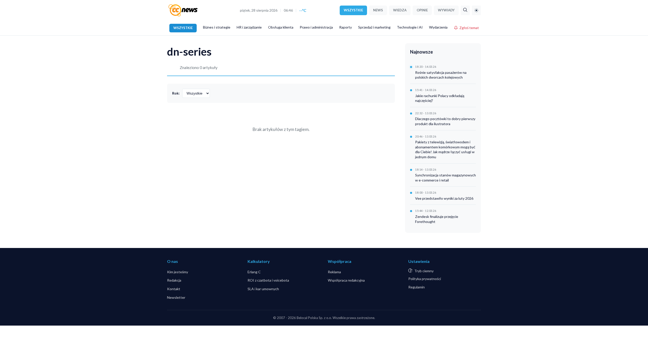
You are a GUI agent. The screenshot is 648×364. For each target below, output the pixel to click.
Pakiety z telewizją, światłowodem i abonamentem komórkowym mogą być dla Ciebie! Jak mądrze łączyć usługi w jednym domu (445, 149)
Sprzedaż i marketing (374, 27)
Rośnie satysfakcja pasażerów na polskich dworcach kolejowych (441, 75)
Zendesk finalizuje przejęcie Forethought (436, 219)
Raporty (345, 27)
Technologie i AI (410, 27)
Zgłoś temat (469, 28)
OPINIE (422, 10)
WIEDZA (400, 10)
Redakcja (174, 280)
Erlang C (254, 272)
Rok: (176, 93)
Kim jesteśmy (177, 272)
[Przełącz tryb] (476, 10)
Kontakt (173, 289)
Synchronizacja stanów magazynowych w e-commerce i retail (445, 177)
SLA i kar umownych (263, 289)
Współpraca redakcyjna (346, 280)
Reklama (334, 272)
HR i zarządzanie (249, 27)
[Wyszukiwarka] (465, 10)
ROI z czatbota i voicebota (268, 280)
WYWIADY (446, 10)
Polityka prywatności (424, 279)
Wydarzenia (438, 27)
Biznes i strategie (216, 27)
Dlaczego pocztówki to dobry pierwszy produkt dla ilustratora (445, 121)
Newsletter (176, 297)
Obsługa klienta (280, 27)
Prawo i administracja (316, 27)
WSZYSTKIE (353, 10)
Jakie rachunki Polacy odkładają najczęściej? (439, 98)
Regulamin (416, 287)
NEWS (378, 10)
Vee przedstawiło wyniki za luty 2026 (444, 198)
